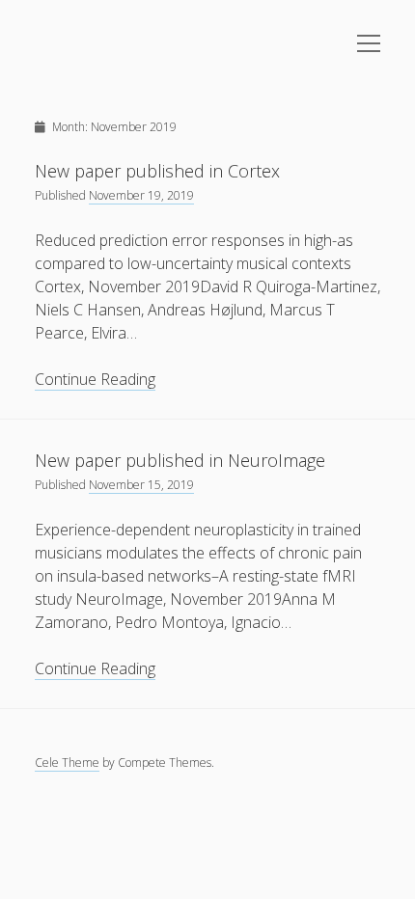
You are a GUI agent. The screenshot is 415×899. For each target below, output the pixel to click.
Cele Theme (67, 762)
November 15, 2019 (141, 485)
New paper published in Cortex (157, 170)
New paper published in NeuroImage (180, 460)
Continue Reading (95, 379)
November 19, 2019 (141, 195)
